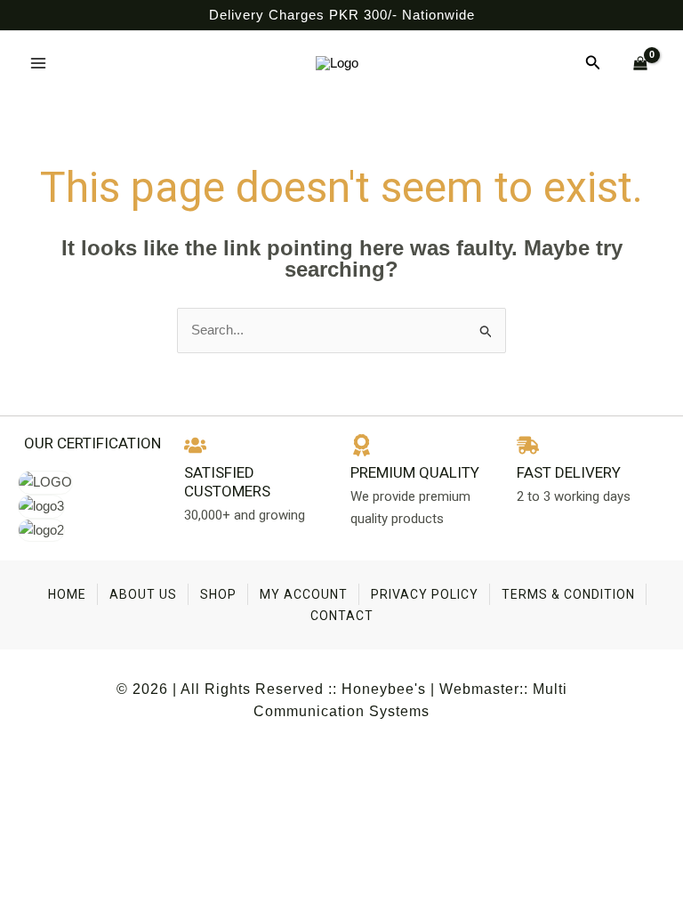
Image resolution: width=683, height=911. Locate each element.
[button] (593, 63)
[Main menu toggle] (38, 62)
